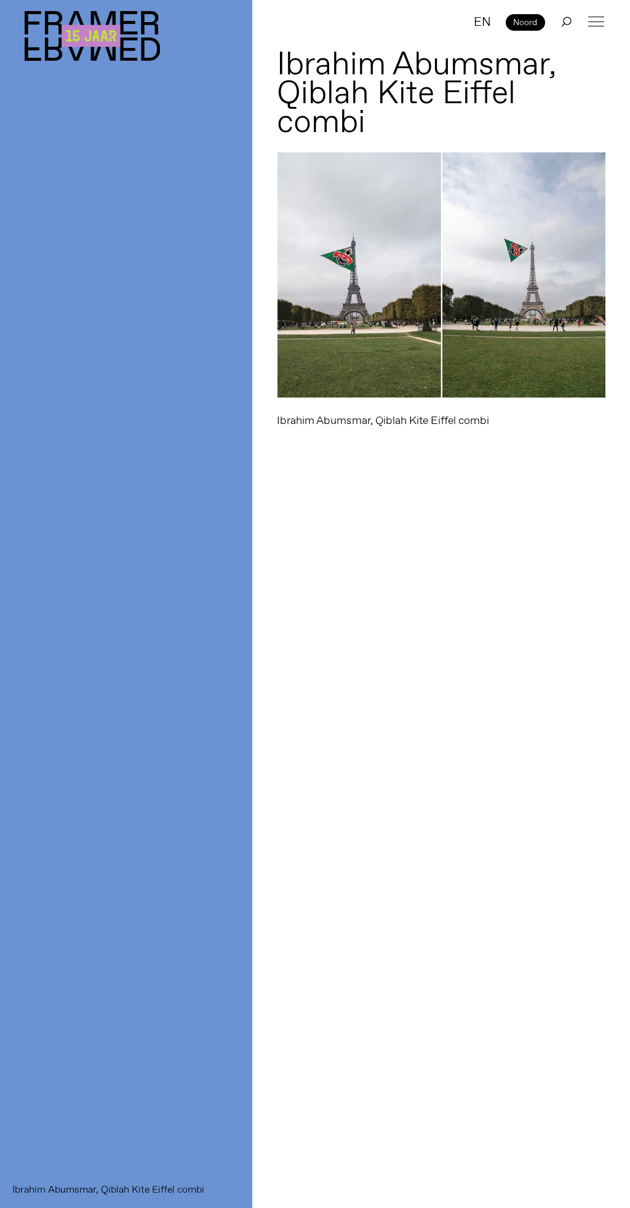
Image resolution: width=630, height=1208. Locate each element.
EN (482, 21)
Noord (525, 22)
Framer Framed (92, 35)
